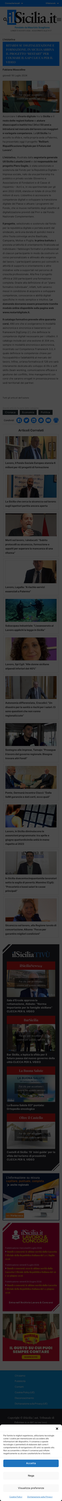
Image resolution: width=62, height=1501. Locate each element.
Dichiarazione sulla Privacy (40, 1497)
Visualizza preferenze (31, 1488)
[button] (57, 1428)
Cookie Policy (15, 1497)
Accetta (31, 1463)
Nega (31, 1475)
